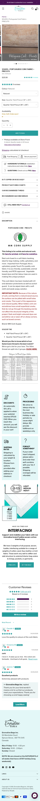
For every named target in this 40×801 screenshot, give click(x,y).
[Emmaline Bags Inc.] (20, 8)
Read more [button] (32, 659)
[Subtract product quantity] (4, 125)
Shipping (5, 150)
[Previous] (3, 2)
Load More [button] (20, 704)
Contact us (26, 205)
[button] (28, 77)
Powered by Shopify (8, 791)
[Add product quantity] (10, 125)
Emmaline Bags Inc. (20, 787)
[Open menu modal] (3, 8)
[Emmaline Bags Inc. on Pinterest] (10, 767)
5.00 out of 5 (25, 591)
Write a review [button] (20, 614)
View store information (12, 145)
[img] (7, 633)
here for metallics (29, 254)
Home (4, 17)
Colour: (8, 88)
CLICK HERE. (31, 349)
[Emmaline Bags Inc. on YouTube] (13, 767)
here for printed (11, 254)
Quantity (5, 121)
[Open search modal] (32, 8)
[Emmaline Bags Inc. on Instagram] (6, 767)
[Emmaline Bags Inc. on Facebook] (3, 767)
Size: (16, 100)
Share (7, 212)
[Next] (36, 2)
